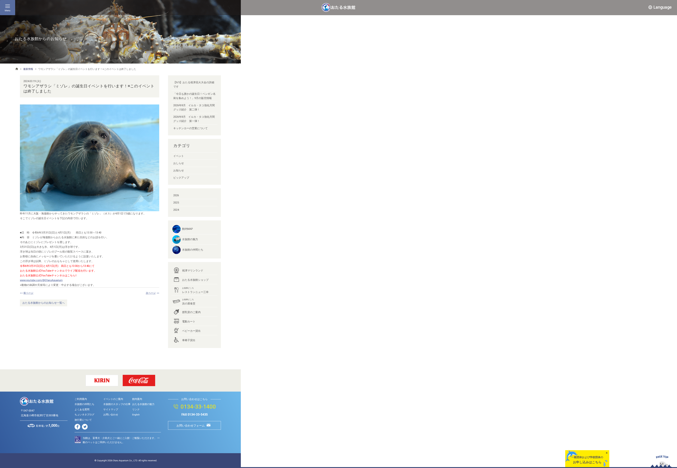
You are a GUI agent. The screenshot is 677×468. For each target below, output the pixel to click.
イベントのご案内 (113, 399)
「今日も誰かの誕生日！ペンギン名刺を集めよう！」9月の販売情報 (194, 96)
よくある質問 (82, 409)
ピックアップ (181, 177)
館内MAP (187, 228)
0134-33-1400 (198, 406)
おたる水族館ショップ (195, 279)
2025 (176, 202)
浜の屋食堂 (188, 301)
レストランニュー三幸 (195, 290)
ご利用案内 (81, 399)
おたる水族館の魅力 (143, 404)
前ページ (28, 293)
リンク (136, 409)
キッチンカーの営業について (190, 128)
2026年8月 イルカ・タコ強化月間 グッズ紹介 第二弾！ (195, 107)
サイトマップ (110, 409)
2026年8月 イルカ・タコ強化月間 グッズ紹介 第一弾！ (195, 119)
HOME (16, 68)
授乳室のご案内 (191, 312)
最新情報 (28, 69)
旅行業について (83, 419)
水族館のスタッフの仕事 (116, 404)
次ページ (151, 293)
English (136, 414)
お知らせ (178, 170)
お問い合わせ (110, 414)
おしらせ (178, 163)
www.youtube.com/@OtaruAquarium (41, 280)
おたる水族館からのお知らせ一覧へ (43, 302)
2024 (176, 209)
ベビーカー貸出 (191, 330)
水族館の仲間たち (192, 249)
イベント (178, 156)
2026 (176, 195)
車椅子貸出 (188, 340)
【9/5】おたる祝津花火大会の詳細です (193, 84)
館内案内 (137, 399)
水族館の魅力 (190, 239)
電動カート (188, 321)
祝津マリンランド (192, 270)
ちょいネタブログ (84, 414)
